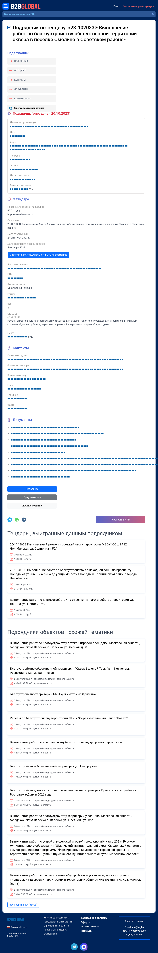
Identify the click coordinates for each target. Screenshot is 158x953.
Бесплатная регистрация (138, 6)
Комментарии (22, 98)
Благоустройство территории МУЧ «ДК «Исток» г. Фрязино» (53, 694)
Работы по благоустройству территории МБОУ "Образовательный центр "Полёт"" (69, 718)
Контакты (20, 80)
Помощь (86, 930)
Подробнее (32, 489)
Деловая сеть (51, 934)
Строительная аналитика (56, 925)
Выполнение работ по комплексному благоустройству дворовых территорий (66, 742)
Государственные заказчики (58, 921)
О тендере (20, 70)
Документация (32, 497)
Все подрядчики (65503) (23, 904)
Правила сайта (90, 926)
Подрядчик (21, 61)
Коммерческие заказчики (56, 917)
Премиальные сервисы (55, 930)
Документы (21, 89)
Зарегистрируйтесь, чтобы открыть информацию (38, 254)
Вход (116, 6)
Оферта (85, 922)
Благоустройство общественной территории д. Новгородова (53, 766)
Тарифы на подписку (94, 917)
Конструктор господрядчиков (29, 108)
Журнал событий (32, 505)
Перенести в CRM (120, 519)
